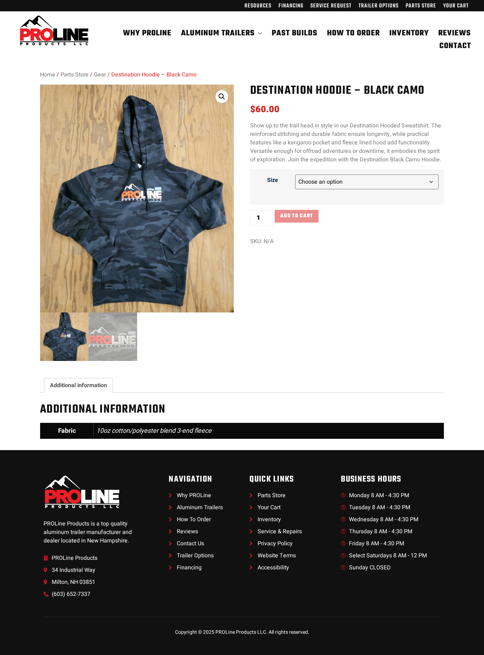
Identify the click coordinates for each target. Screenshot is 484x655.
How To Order (353, 33)
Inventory (409, 33)
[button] (221, 96)
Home (47, 74)
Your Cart (456, 6)
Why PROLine (147, 33)
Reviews (454, 33)
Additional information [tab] (78, 385)
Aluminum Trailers (218, 33)
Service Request (330, 6)
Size (272, 180)
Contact (455, 46)
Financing (290, 6)
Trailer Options (379, 6)
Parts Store (421, 6)
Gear (100, 74)
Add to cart (296, 216)
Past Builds (294, 33)
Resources (257, 6)
